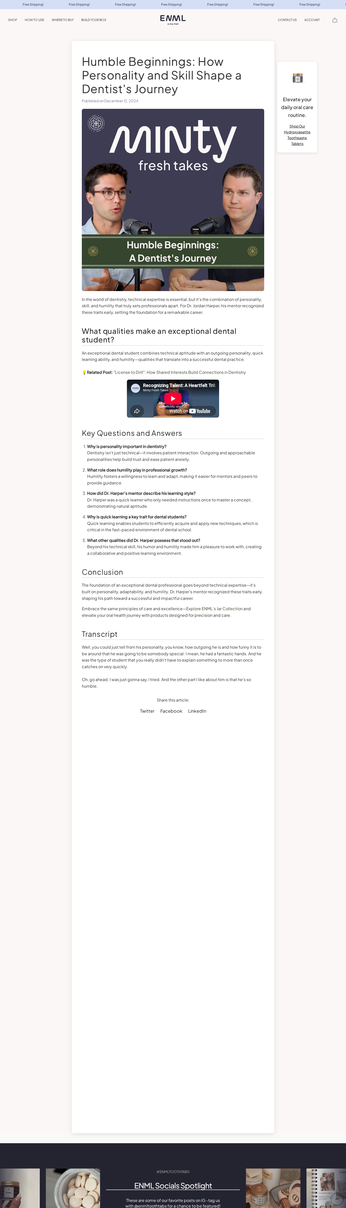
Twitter (147, 711)
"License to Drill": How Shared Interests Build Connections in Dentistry (179, 372)
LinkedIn (197, 711)
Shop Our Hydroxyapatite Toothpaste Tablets (297, 135)
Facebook (171, 711)
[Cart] (335, 20)
